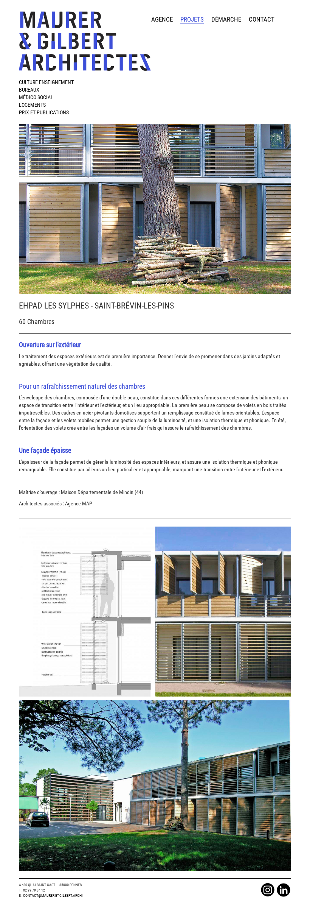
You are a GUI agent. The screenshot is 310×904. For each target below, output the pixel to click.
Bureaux (29, 90)
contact (261, 19)
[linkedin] (283, 889)
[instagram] (267, 889)
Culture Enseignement (46, 82)
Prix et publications (44, 112)
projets (192, 19)
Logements (32, 105)
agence (162, 19)
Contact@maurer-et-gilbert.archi (53, 895)
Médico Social (36, 97)
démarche (226, 19)
